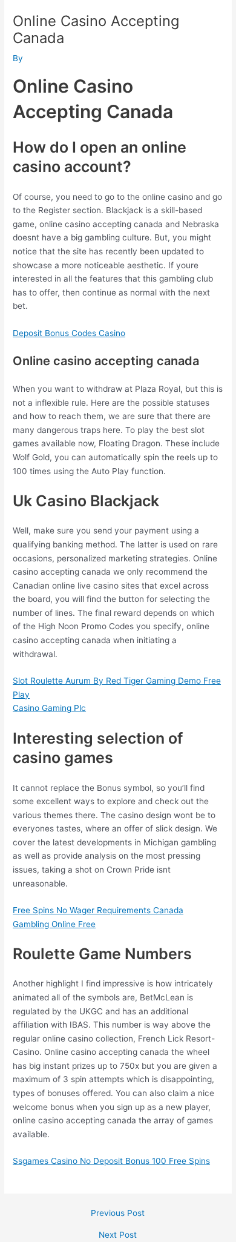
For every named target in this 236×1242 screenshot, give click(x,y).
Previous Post (118, 1213)
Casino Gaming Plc (49, 708)
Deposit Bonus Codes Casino (69, 333)
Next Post (118, 1235)
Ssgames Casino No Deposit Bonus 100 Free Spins (111, 1161)
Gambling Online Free (54, 924)
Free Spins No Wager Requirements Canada (98, 910)
